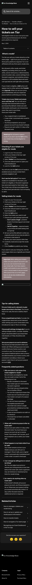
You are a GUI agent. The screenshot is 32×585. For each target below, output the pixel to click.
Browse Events (6, 574)
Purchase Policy (21, 578)
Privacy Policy (21, 574)
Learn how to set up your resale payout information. (14, 275)
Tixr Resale (5, 23)
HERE (9, 362)
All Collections (6, 21)
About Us (4, 578)
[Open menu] (28, 3)
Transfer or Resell (16, 21)
